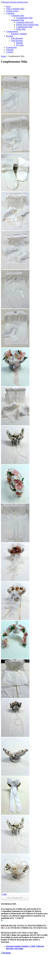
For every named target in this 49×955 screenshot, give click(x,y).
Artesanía (10, 50)
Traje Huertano (17, 38)
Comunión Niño (17, 15)
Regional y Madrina (19, 34)
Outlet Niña (20, 29)
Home (3, 56)
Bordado (19, 43)
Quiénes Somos (12, 11)
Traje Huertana (17, 40)
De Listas (20, 45)
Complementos (12, 31)
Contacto (9, 52)
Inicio (8, 6)
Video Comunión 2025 (15, 9)
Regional (9, 36)
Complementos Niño (24, 18)
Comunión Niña (17, 20)
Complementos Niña (24, 27)
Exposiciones (11, 47)
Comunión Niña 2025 (24, 22)
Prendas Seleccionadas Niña (27, 25)
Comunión (10, 13)
